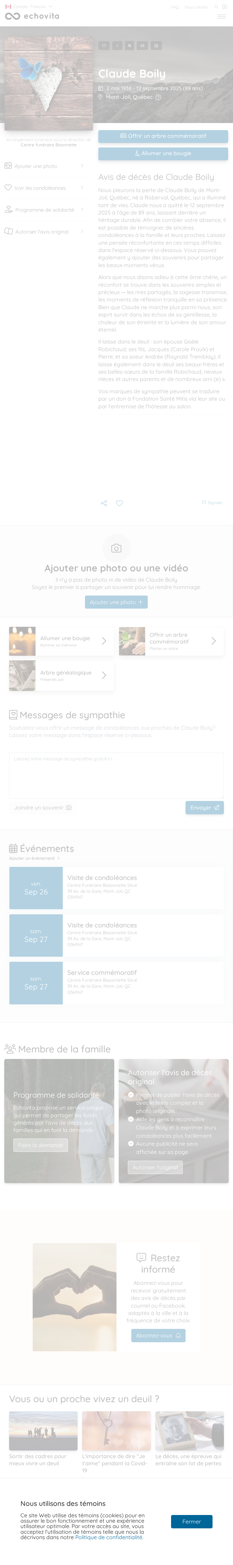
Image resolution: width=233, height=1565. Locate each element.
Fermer (191, 1521)
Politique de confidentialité (108, 1537)
